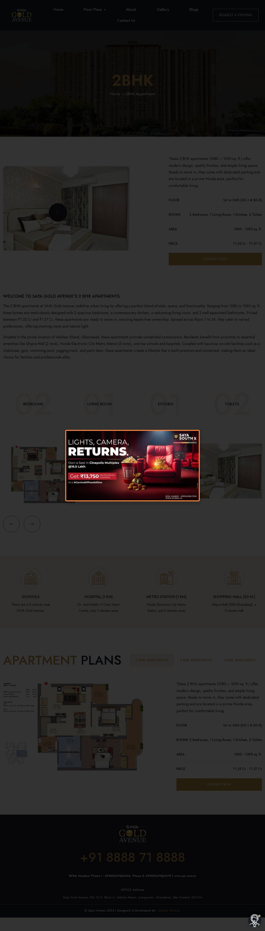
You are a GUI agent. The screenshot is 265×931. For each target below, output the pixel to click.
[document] (132, 465)
